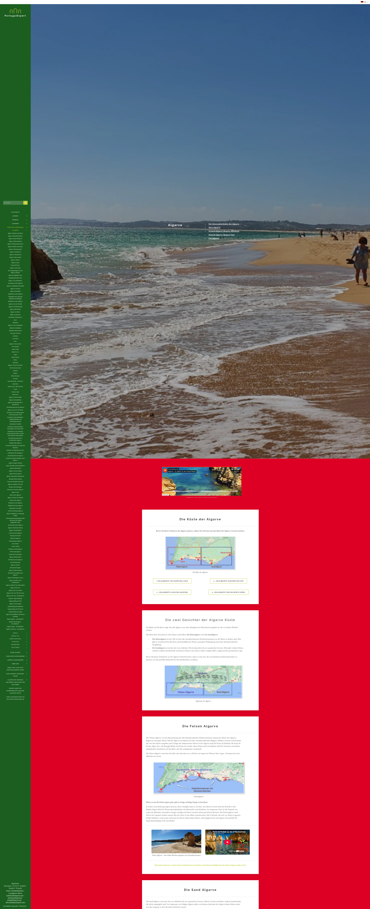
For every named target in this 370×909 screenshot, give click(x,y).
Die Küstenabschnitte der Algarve (224, 224)
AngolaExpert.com (14, 900)
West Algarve (214, 228)
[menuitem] (15, 212)
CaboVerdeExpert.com (14, 895)
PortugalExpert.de (190, 497)
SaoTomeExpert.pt (15, 898)
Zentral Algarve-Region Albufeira (224, 231)
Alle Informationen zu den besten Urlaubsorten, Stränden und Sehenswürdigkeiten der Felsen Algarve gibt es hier (200, 865)
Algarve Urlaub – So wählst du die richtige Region (206, 497)
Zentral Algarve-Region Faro (222, 235)
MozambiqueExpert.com (15, 902)
